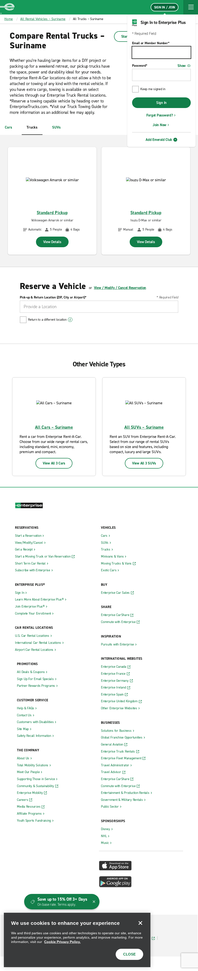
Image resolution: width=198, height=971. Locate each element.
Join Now (159, 125)
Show (181, 65)
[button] (191, 7)
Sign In (161, 102)
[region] (77, 940)
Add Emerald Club (159, 139)
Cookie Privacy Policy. (62, 942)
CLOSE (129, 954)
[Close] (140, 923)
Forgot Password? (159, 115)
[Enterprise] (7, 7)
